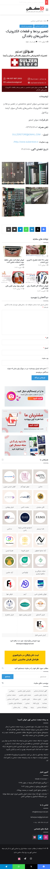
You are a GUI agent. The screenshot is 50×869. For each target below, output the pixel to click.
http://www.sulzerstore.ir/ (25, 142)
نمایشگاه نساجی (42, 707)
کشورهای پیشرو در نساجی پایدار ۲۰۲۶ (34, 786)
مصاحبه (44, 703)
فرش (45, 699)
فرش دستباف (37, 699)
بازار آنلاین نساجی (36, 21)
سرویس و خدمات (26, 26)
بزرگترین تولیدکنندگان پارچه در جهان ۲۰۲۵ (33, 782)
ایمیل (46, 348)
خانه (45, 21)
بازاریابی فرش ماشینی (24, 691)
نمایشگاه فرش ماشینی (15, 703)
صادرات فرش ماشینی (40, 695)
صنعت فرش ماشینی (25, 695)
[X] (37, 229)
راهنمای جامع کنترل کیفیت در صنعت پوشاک (29, 2)
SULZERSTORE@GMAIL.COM (26, 134)
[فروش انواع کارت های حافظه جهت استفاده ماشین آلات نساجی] (13, 251)
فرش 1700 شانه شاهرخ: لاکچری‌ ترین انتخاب (37, 261)
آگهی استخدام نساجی (40, 691)
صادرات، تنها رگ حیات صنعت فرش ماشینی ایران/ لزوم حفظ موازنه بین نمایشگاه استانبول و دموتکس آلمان (25, 795)
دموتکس (11, 691)
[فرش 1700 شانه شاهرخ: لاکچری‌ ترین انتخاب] (37, 251)
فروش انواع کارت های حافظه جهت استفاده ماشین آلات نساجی (14, 262)
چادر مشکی (16, 707)
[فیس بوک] (43, 229)
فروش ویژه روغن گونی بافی (14, 286)
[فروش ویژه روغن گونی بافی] (13, 277)
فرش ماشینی (26, 699)
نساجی (27, 703)
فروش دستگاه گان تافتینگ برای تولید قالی (37, 287)
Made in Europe (41, 779)
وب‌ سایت (45, 358)
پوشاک (25, 707)
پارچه (32, 707)
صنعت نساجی (11, 695)
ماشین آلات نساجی (13, 699)
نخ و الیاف (36, 703)
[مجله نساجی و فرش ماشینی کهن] (34, 10)
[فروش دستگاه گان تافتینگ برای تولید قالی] (37, 277)
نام (46, 338)
